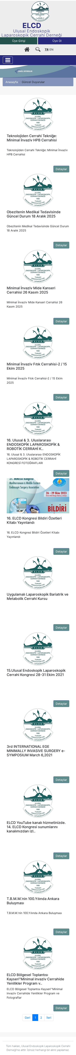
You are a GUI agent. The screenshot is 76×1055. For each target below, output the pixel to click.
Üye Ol (57, 41)
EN (51, 49)
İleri (48, 1017)
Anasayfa (11, 82)
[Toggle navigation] (8, 60)
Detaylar (61, 169)
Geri (27, 1017)
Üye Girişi (18, 41)
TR (47, 49)
